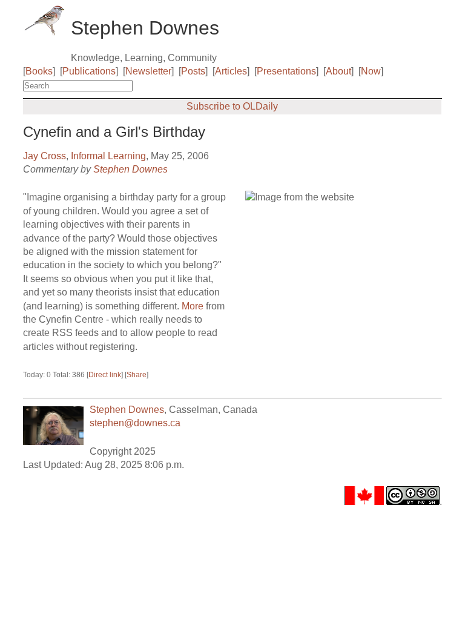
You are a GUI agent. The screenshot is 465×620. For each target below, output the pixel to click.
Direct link (104, 375)
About (338, 71)
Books (39, 71)
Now (371, 71)
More (192, 306)
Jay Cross (44, 156)
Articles (231, 71)
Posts (193, 71)
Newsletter (148, 71)
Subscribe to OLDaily (232, 106)
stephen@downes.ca (135, 423)
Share (137, 375)
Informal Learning (108, 156)
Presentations (286, 71)
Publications (89, 71)
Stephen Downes (130, 169)
